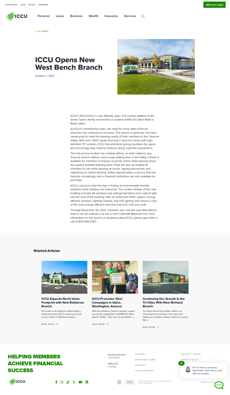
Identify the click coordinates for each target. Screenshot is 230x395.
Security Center (191, 354)
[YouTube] (80, 382)
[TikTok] (68, 382)
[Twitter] (74, 382)
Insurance (111, 16)
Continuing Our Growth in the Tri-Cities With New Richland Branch (164, 302)
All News (43, 31)
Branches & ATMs (145, 359)
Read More (47, 324)
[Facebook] (56, 382)
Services (140, 365)
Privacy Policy (189, 359)
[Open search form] (143, 16)
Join (22, 4)
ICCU (17, 16)
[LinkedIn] (87, 382)
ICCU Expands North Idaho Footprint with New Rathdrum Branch (62, 302)
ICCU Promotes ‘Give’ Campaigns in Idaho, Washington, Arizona (107, 302)
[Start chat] (219, 385)
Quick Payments (144, 370)
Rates (31, 4)
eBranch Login (214, 5)
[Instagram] (62, 382)
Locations (11, 4)
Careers (43, 4)
